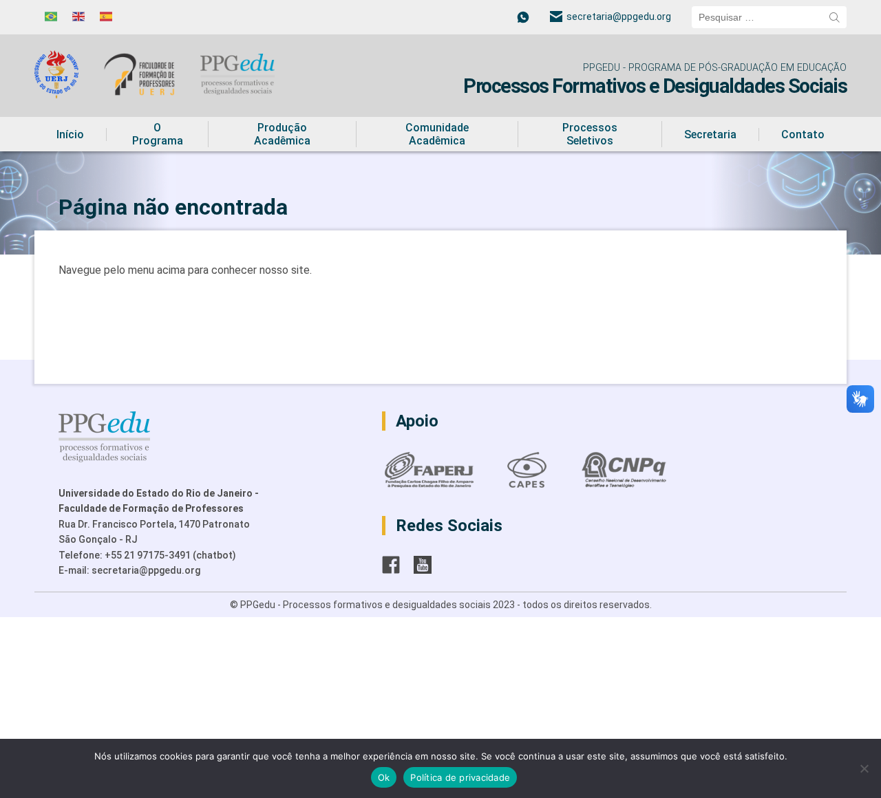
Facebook (391, 565)
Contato (803, 134)
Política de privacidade (460, 777)
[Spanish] (107, 16)
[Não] (864, 768)
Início (70, 134)
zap (523, 17)
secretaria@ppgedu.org (618, 16)
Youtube (423, 565)
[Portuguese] (52, 16)
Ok (384, 777)
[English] (79, 16)
